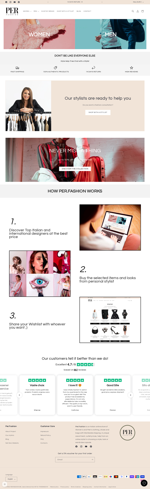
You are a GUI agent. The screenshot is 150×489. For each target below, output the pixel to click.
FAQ (42, 439)
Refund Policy (46, 435)
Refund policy (54, 487)
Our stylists (9, 435)
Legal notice (112, 487)
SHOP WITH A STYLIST (98, 112)
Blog (7, 439)
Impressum (45, 431)
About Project (10, 431)
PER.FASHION (14, 487)
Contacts (44, 443)
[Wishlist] (144, 483)
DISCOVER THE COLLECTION (75, 169)
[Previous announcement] (48, 2)
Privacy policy (65, 487)
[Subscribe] (92, 459)
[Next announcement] (102, 2)
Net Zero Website (12, 443)
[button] (27, 11)
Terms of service (76, 487)
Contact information (100, 487)
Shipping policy (87, 487)
